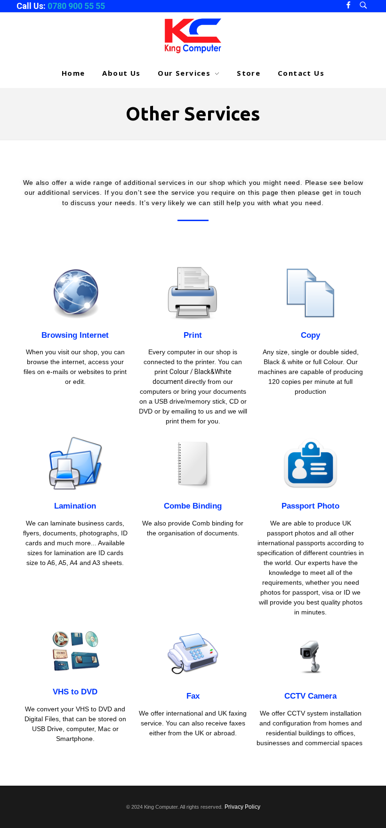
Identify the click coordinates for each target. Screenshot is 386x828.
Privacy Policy (242, 807)
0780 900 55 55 (76, 6)
